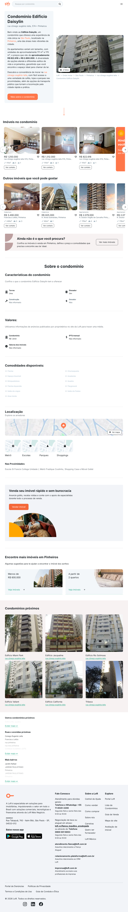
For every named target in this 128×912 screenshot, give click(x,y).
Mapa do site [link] (111, 820)
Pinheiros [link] (8, 770)
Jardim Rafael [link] (10, 764)
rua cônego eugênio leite (107, 75)
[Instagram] (25, 904)
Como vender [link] (91, 805)
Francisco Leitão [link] (11, 739)
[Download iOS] (34, 836)
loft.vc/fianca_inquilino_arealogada (72, 826)
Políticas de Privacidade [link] (39, 886)
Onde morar (67, 75)
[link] (107, 242)
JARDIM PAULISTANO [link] (14, 767)
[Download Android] (15, 836)
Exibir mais (10, 726)
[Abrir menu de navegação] (121, 4)
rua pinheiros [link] (10, 742)
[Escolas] (30, 446)
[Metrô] (13, 446)
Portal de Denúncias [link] (14, 886)
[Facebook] (41, 904)
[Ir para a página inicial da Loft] (8, 4)
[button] (64, 427)
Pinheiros (12, 41)
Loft (58, 75)
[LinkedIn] (33, 904)
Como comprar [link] (92, 811)
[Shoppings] (65, 446)
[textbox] (37, 4)
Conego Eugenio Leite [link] (14, 736)
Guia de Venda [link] (112, 814)
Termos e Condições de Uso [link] (18, 891)
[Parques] (48, 446)
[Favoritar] (38, 157)
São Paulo (25, 38)
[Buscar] (60, 4)
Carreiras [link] (89, 823)
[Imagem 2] (61, 207)
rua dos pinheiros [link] (12, 746)
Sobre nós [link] (90, 817)
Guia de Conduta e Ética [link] (47, 891)
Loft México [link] (90, 839)
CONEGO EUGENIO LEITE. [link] (15, 749)
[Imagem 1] (59, 207)
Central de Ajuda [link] (93, 799)
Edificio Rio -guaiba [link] (13, 722)
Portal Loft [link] (110, 799)
